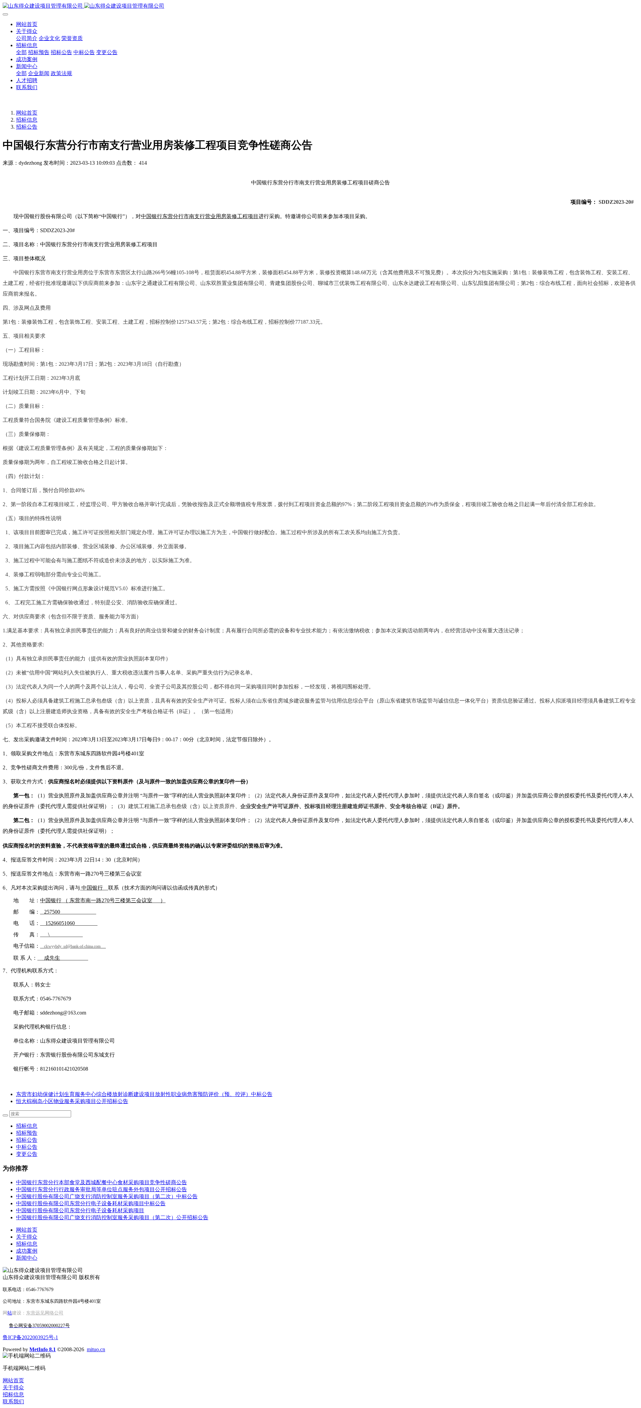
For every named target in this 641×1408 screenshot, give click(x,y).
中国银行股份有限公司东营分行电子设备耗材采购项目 (80, 1210)
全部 (21, 52)
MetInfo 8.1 (42, 1349)
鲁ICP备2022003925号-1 (30, 1337)
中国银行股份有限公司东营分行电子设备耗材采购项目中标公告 (91, 1203)
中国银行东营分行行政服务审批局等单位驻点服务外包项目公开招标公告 (101, 1189)
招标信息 (26, 120)
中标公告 (26, 1147)
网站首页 (26, 24)
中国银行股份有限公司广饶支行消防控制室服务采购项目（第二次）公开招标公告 (112, 1217)
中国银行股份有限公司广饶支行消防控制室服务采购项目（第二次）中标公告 (107, 1196)
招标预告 (26, 1133)
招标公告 (26, 127)
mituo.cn (96, 1349)
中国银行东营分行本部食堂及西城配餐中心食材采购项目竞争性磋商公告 (101, 1182)
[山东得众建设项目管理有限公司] (320, 6)
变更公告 (26, 1154)
